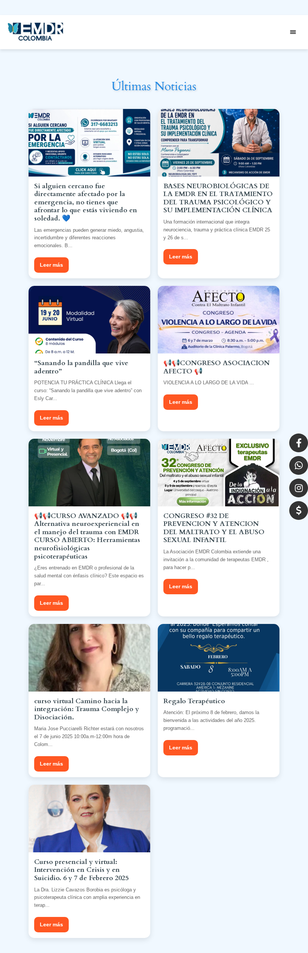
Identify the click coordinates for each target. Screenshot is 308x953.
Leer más (51, 265)
